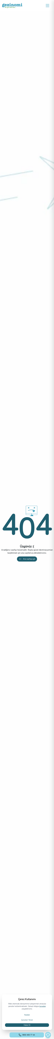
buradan (42, 1006)
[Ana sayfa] (12, 5)
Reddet (27, 1015)
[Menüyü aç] (47, 6)
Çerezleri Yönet (27, 1020)
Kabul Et (27, 1025)
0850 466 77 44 (28, 1035)
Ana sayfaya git (29, 559)
